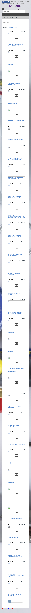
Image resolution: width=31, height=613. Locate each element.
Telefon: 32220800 (19, 3)
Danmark (15, 608)
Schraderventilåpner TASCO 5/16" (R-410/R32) (15, 313)
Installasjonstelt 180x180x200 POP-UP (13, 102)
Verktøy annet (6, 22)
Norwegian (5, 608)
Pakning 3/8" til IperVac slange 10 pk (15, 426)
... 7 (18, 601)
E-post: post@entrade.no (8, 3)
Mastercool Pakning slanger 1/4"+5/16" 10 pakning (14, 293)
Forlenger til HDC (13, 537)
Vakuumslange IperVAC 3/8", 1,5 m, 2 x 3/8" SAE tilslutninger (16, 370)
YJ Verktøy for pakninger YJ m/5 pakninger (16, 255)
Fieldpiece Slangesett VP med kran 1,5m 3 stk (15, 45)
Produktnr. (10, 27)
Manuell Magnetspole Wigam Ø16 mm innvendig (15, 556)
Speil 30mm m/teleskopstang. (16, 444)
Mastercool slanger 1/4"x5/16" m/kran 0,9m (14, 197)
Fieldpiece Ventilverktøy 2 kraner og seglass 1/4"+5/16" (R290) (16, 83)
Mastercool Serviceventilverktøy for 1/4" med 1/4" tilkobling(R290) (16, 216)
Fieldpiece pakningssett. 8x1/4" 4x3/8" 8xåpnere (15, 159)
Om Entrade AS (21, 1)
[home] (3, 8)
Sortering (5, 27)
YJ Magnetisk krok (13, 389)
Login (27, 1)
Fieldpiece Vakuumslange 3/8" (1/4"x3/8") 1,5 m (15, 178)
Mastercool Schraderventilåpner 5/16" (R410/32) (16, 575)
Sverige (10, 608)
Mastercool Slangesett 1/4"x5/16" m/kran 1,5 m (15, 236)
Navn (15, 27)
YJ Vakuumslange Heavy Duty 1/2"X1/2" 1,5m (15, 519)
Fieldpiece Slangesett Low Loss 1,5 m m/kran (16, 121)
